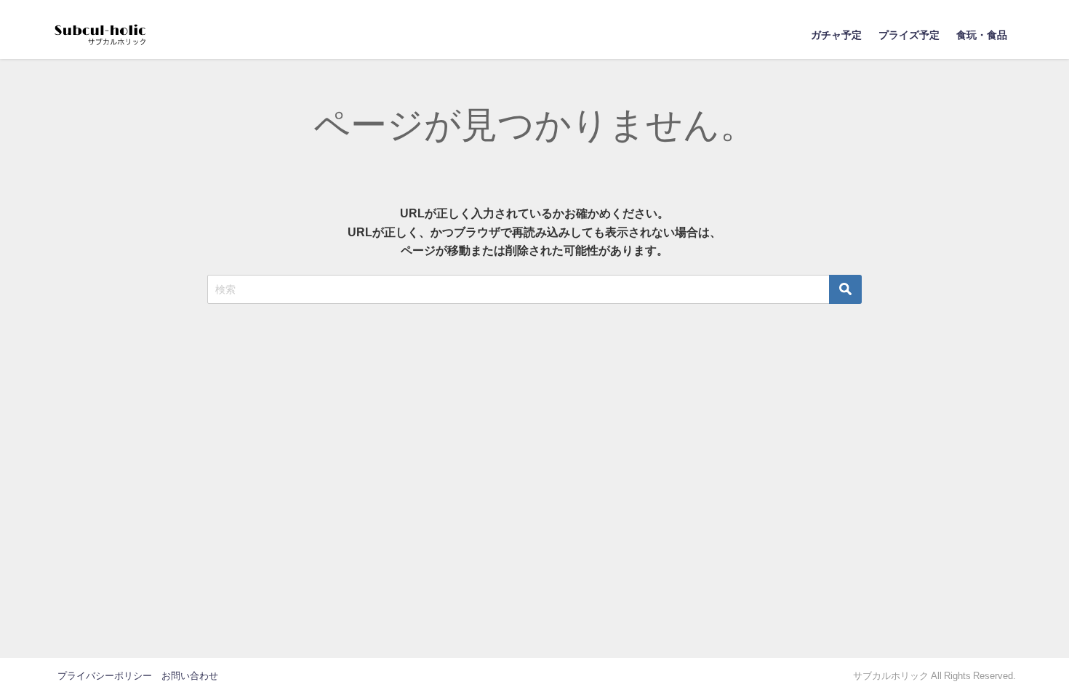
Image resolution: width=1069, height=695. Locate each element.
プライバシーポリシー (104, 675)
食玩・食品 (981, 35)
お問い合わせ (189, 675)
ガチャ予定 (836, 35)
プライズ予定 (909, 35)
